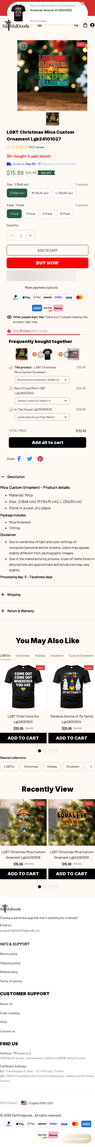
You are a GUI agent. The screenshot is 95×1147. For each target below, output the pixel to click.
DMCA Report (9, 1103)
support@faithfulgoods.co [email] (20, 930)
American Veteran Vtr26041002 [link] (51, 10)
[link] (18, 13)
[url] (6, 925)
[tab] (39, 751)
